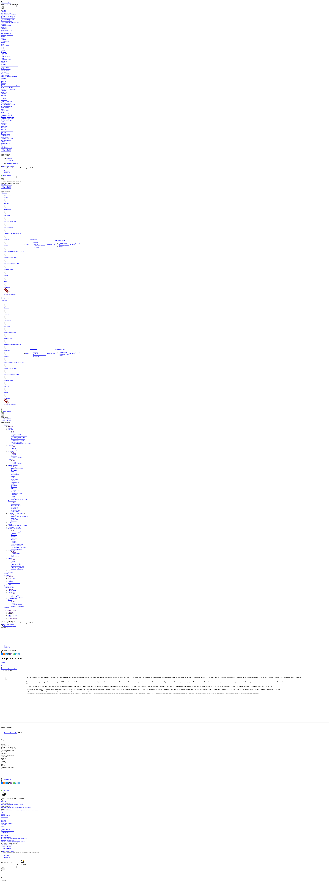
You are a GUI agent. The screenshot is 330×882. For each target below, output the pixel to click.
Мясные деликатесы (17, 468)
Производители (5, 815)
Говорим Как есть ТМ (10, 733)
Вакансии (3, 824)
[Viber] (11, 654)
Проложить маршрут (9, 626)
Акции (3, 814)
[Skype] (16, 654)
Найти (2, 869)
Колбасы (13, 432)
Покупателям (15, 595)
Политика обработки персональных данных (14, 838)
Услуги (13, 603)
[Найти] (2, 8)
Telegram (6, 171)
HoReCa (13, 561)
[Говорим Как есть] (7, 679)
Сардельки (14, 454)
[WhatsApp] (14, 654)
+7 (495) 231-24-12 (6, 148)
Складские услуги (6, 829)
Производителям (6, 837)
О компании (11, 578)
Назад (11, 426)
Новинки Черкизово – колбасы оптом (12, 804)
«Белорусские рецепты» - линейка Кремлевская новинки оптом (19, 810)
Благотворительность (7, 823)
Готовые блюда (15, 553)
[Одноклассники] (4, 654)
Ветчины (13, 462)
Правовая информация (7, 840)
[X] (9, 654)
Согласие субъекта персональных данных (13, 841)
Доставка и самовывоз (7, 831)
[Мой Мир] (7, 654)
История (3, 820)
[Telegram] (19, 654)
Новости (3, 801)
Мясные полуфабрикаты (18, 532)
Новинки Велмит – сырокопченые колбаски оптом (16, 807)
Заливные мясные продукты (19, 516)
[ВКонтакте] (2, 654)
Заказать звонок (12, 618)
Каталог (10, 428)
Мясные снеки (15, 504)
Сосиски (13, 448)
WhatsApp (7, 172)
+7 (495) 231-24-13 (6, 151)
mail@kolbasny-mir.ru (8, 166)
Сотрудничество (12, 590)
